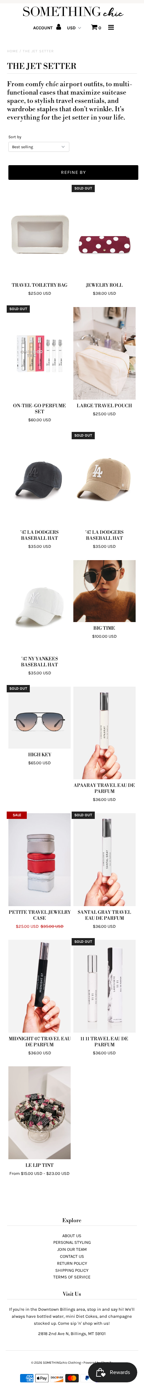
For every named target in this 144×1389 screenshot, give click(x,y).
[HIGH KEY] (39, 718)
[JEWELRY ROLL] (104, 232)
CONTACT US (72, 1256)
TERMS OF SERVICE (71, 1276)
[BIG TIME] (104, 591)
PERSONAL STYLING (72, 1242)
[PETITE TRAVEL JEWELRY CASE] (39, 859)
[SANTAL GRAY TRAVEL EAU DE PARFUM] (104, 859)
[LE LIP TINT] (39, 1112)
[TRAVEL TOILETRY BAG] (39, 232)
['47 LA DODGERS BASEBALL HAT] (39, 480)
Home (12, 51)
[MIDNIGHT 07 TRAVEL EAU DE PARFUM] (39, 986)
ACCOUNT (43, 27)
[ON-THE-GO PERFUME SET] (39, 353)
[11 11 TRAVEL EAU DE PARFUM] (104, 986)
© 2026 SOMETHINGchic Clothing (56, 1363)
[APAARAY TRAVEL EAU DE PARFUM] (104, 733)
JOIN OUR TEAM (72, 1249)
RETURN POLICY (72, 1263)
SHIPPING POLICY (71, 1270)
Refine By (73, 172)
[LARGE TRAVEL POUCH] (104, 353)
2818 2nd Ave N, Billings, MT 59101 (71, 1333)
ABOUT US (71, 1235)
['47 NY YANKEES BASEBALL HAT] (39, 606)
